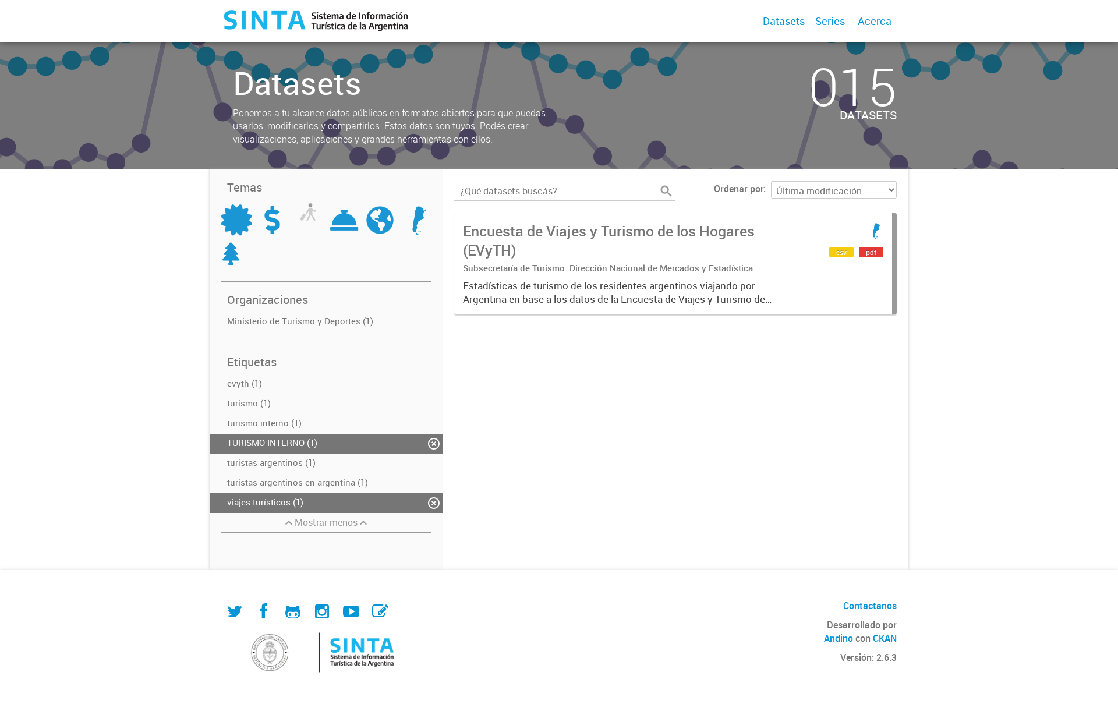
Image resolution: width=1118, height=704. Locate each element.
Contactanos (870, 605)
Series (830, 21)
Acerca (874, 21)
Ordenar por (738, 188)
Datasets (784, 21)
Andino (838, 638)
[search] (666, 191)
